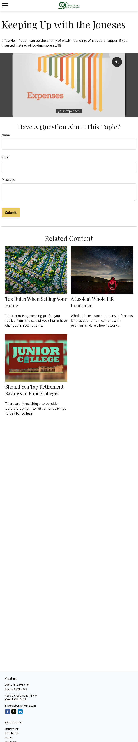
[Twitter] (14, 711)
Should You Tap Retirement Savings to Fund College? (34, 389)
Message (8, 179)
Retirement (11, 728)
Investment (11, 733)
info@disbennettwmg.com (20, 705)
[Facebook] (7, 711)
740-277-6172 (21, 685)
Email (6, 157)
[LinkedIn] (20, 711)
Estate (9, 737)
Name (6, 135)
